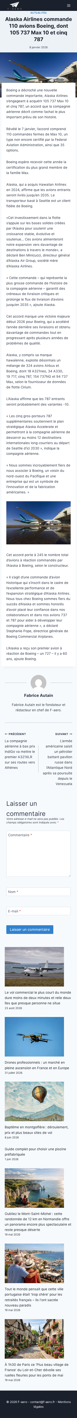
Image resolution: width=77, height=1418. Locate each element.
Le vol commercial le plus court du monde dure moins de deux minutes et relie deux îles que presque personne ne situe (38, 997)
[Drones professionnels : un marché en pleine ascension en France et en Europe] (38, 1037)
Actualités (38, 12)
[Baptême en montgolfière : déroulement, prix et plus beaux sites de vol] (38, 1101)
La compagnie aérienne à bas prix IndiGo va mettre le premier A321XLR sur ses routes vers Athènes (20, 751)
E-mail (14, 911)
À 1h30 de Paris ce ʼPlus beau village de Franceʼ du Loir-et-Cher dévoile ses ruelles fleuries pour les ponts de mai (37, 1370)
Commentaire (20, 835)
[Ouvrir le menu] (68, 5)
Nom (13, 892)
